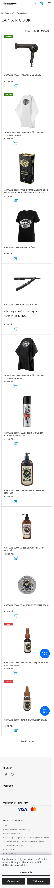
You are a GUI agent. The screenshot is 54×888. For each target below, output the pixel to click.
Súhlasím (38, 881)
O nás (5, 825)
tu (27, 865)
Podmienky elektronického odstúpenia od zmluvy (23, 841)
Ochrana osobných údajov (14, 845)
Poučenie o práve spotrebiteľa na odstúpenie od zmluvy (26, 837)
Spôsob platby (9, 849)
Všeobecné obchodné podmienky (16, 829)
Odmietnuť (13, 881)
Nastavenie (26, 872)
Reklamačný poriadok (12, 833)
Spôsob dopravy (9, 853)
